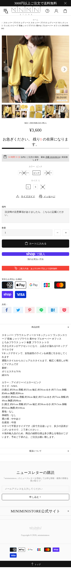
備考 (4, 207)
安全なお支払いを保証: (12, 279)
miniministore (26, 11)
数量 (4, 228)
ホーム (35, 20)
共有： (5, 304)
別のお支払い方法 (35, 259)
